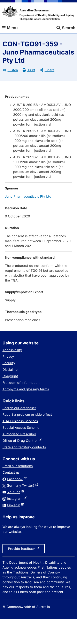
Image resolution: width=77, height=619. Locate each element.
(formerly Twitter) (21, 485)
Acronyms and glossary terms (25, 389)
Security (8, 363)
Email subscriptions (17, 466)
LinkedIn (14, 505)
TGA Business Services (20, 421)
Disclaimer (10, 369)
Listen (13, 70)
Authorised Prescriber (19, 434)
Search (68, 28)
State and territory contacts (24, 447)
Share (49, 70)
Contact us (11, 472)
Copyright (10, 376)
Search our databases (19, 408)
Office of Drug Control (20, 441)
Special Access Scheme (20, 427)
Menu (12, 28)
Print (31, 70)
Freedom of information (20, 383)
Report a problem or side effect (27, 414)
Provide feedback (22, 549)
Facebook (15, 479)
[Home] (38, 13)
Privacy (8, 356)
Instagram (15, 499)
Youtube (14, 492)
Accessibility (12, 350)
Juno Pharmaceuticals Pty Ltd (28, 196)
